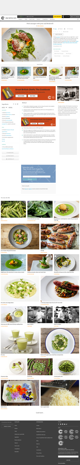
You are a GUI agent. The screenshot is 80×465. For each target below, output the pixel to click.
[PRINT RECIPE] (16, 104)
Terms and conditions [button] (26, 181)
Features (16, 442)
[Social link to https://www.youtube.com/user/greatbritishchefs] (64, 424)
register (30, 188)
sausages (58, 36)
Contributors (38, 449)
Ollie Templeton (41, 25)
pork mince (8, 112)
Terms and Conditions (40, 456)
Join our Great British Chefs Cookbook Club (44, 437)
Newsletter (17, 451)
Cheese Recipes (57, 55)
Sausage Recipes (65, 51)
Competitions (17, 448)
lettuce (77, 41)
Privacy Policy (39, 453)
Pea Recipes (56, 51)
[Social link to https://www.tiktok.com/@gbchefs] (66, 424)
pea (65, 41)
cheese (63, 42)
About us (38, 443)
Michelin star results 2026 (19, 434)
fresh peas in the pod (10, 129)
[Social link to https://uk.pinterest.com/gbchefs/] (60, 424)
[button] (20, 19)
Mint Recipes (68, 53)
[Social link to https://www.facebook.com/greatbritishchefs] (58, 424)
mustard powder (9, 120)
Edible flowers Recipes (58, 53)
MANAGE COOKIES (7, 426)
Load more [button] (39, 412)
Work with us (38, 428)
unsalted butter (8, 135)
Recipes (16, 428)
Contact (37, 425)
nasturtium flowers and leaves (7, 148)
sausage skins (4, 123)
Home (16, 425)
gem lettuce (5, 131)
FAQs (37, 440)
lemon (4, 139)
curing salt (7, 116)
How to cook (17, 445)
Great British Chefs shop (40, 434)
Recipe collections (18, 439)
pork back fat (9, 114)
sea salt (3, 141)
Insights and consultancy (40, 431)
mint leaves (8, 133)
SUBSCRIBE (30, 179)
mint (68, 41)
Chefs (16, 431)
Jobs (37, 446)
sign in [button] (26, 188)
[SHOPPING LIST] (18, 104)
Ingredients (17, 437)
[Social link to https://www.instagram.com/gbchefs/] (62, 424)
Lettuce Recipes (66, 55)
